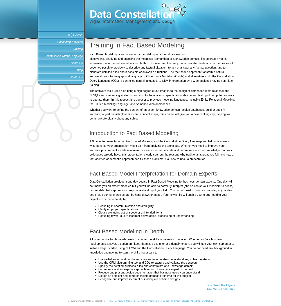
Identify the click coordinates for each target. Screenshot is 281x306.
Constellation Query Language (64, 56)
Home (62, 34)
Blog (80, 70)
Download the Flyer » (221, 285)
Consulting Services (70, 41)
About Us (77, 63)
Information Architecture (149, 301)
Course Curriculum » (221, 289)
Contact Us (75, 77)
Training (78, 49)
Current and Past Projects (176, 301)
